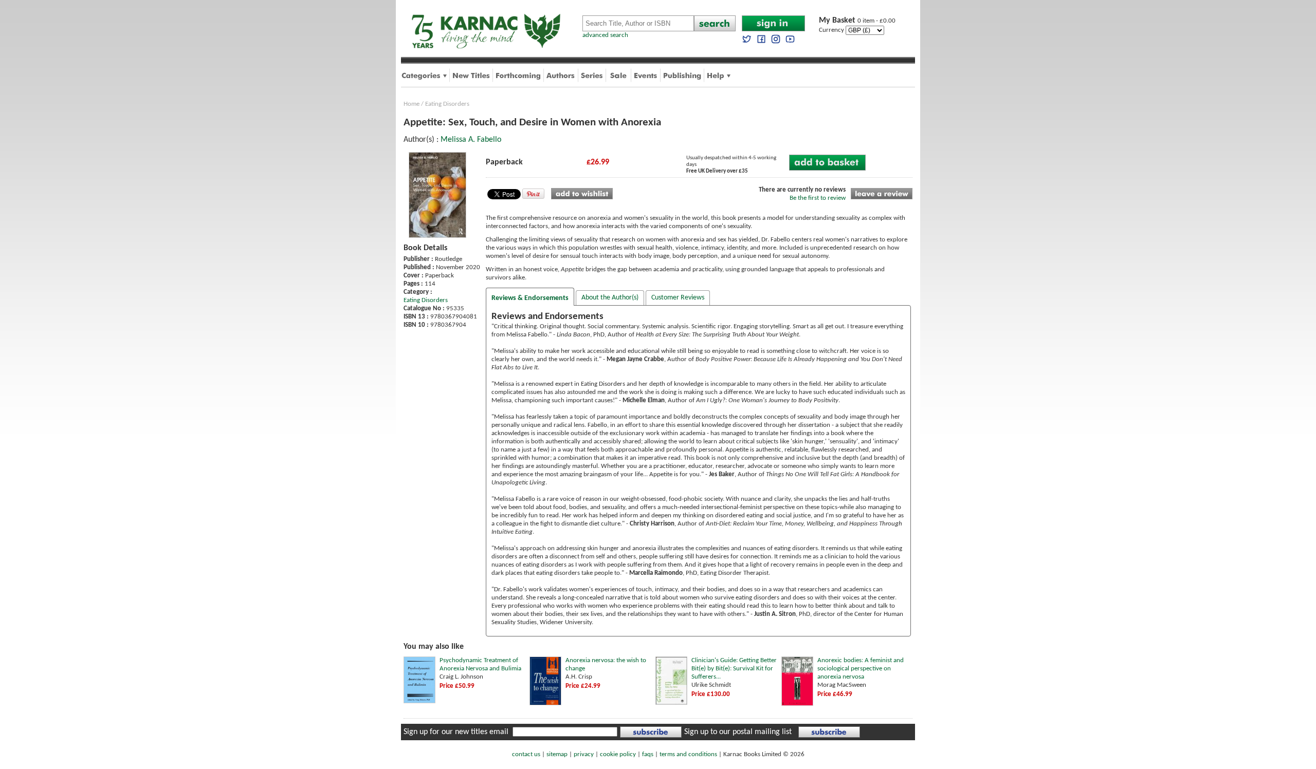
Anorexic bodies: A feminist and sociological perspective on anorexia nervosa (860, 668)
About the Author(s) (609, 298)
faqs (647, 754)
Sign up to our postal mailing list (738, 732)
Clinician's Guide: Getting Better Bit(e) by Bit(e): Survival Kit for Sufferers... (734, 668)
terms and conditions (688, 754)
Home (411, 104)
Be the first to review (818, 198)
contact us (526, 754)
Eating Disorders (447, 104)
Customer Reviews (677, 298)
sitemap (557, 754)
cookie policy (618, 754)
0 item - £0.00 (857, 20)
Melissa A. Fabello (471, 140)
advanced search (605, 35)
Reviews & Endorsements (530, 298)
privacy (584, 754)
